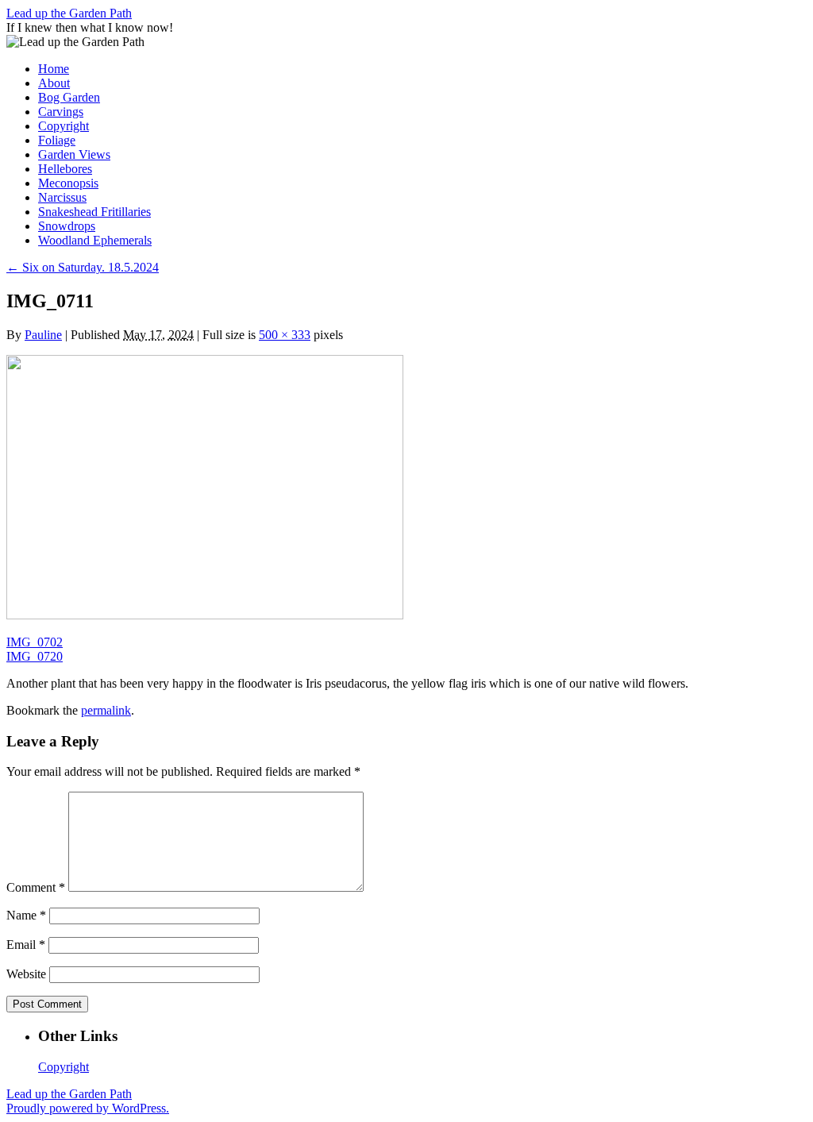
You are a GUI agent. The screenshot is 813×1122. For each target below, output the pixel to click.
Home (53, 68)
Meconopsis (68, 183)
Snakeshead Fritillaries (94, 211)
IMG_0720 (34, 656)
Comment (35, 887)
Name (26, 915)
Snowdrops (66, 226)
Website (26, 974)
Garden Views (74, 154)
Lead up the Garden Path (69, 13)
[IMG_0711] (204, 615)
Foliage (56, 140)
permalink (106, 710)
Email (25, 944)
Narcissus (62, 197)
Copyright (63, 126)
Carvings (60, 111)
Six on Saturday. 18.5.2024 (82, 267)
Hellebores (65, 168)
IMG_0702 (34, 642)
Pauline (43, 334)
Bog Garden (69, 97)
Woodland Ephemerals (95, 240)
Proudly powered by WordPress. (87, 1108)
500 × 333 (284, 334)
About (54, 83)
